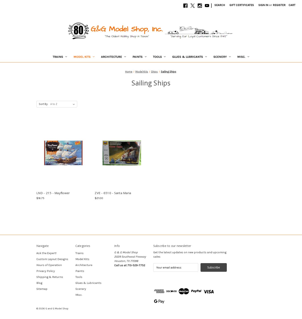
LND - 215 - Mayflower (53, 193)
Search (219, 5)
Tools (157, 57)
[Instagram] (200, 5)
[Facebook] (185, 5)
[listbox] (63, 104)
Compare (62, 149)
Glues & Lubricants (187, 57)
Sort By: (43, 104)
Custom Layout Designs (52, 259)
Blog (39, 283)
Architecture (111, 57)
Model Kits (82, 57)
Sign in (263, 5)
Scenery (220, 57)
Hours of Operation (49, 265)
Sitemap (41, 289)
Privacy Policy (45, 271)
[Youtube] (207, 5)
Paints (138, 57)
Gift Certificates (241, 5)
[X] (192, 5)
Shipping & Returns (49, 277)
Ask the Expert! (46, 253)
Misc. (241, 57)
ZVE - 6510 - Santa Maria (113, 193)
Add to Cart (63, 156)
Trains (58, 57)
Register (279, 5)
